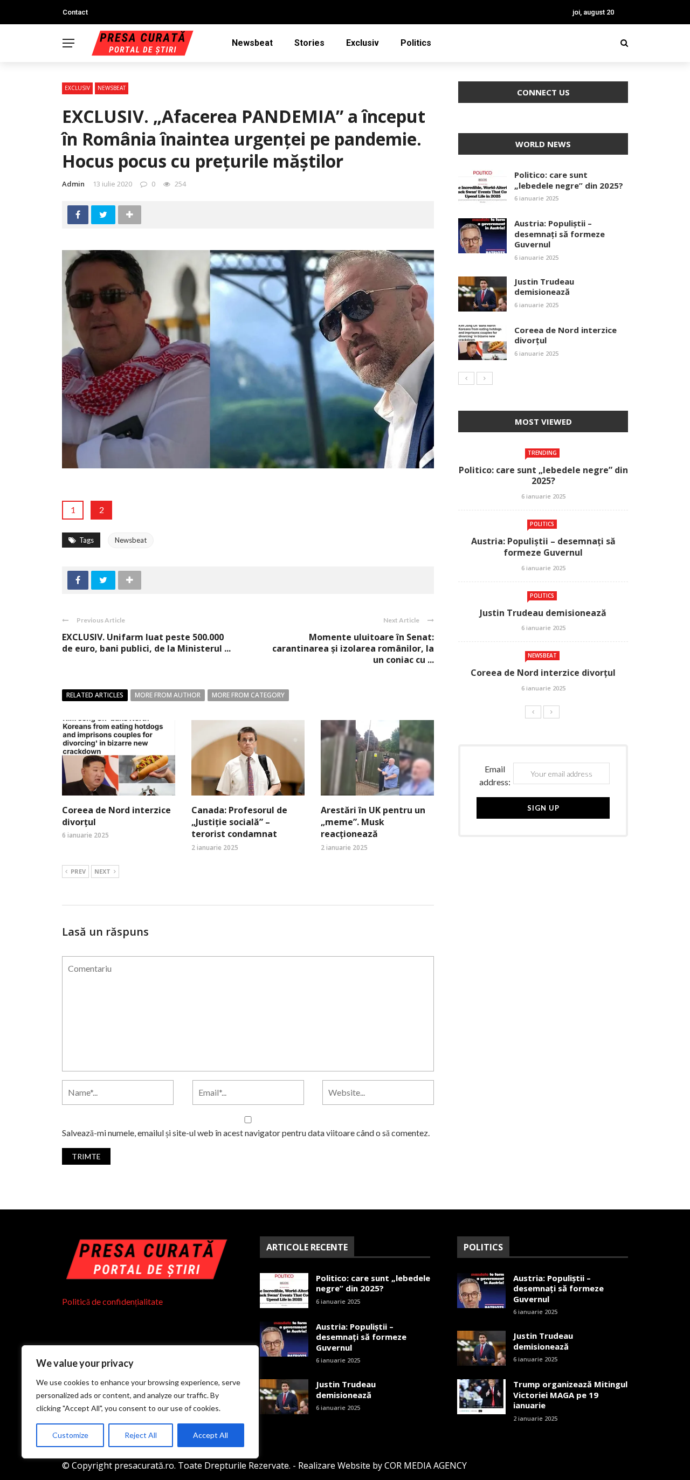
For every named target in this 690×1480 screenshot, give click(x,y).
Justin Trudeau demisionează (544, 287)
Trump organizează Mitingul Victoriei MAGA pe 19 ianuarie (570, 1394)
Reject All (141, 1435)
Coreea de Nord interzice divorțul (565, 335)
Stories (309, 43)
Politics (416, 43)
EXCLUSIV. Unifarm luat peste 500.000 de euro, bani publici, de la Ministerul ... (146, 642)
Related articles (94, 695)
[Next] (485, 378)
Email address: (494, 775)
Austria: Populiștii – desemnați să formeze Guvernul (559, 234)
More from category (248, 695)
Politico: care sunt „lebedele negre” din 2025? (568, 180)
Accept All (210, 1435)
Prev (78, 871)
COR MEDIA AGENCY (425, 1465)
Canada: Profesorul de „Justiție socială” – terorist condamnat (239, 822)
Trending (542, 453)
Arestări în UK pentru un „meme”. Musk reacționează (373, 822)
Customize (70, 1435)
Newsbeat (252, 43)
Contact (75, 12)
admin (73, 184)
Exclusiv (362, 43)
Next (102, 871)
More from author (168, 695)
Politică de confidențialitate (112, 1301)
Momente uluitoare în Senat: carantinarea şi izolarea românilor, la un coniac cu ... (353, 648)
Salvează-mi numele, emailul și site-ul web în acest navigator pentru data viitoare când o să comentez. (246, 1133)
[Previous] (466, 378)
